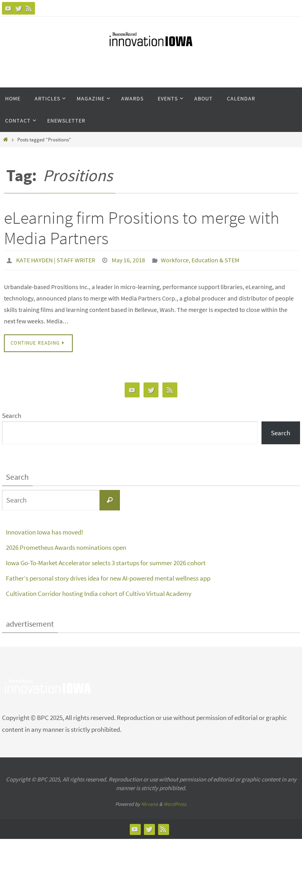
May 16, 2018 (128, 259)
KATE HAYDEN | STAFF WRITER (55, 259)
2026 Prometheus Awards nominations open (66, 545)
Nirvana (149, 801)
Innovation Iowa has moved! (44, 529)
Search (11, 413)
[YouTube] (8, 8)
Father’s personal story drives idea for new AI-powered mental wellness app (108, 575)
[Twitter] (18, 8)
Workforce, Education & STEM (200, 259)
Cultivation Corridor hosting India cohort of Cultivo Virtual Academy (99, 591)
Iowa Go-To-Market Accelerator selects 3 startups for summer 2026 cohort (106, 560)
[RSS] (28, 8)
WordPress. (175, 801)
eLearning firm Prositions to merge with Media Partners (141, 228)
